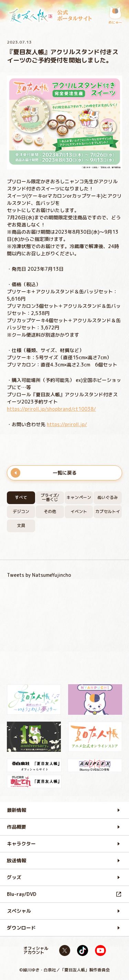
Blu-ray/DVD (21, 894)
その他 (50, 511)
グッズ (14, 877)
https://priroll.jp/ (67, 424)
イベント (79, 511)
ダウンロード (21, 927)
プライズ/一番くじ (50, 497)
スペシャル (19, 911)
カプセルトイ (107, 511)
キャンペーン (78, 497)
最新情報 (16, 810)
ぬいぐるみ (107, 497)
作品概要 (16, 827)
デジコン (21, 511)
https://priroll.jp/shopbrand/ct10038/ (51, 409)
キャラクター (21, 843)
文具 (21, 525)
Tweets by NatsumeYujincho (39, 575)
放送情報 (16, 860)
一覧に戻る (65, 472)
